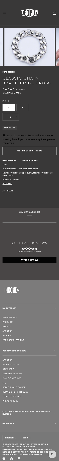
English (9, 438)
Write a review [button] (29, 260)
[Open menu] (7, 13)
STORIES (7, 335)
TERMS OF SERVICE (12, 396)
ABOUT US (7, 331)
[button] (9, 89)
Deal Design (9, 72)
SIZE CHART (9, 128)
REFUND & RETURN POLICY (15, 392)
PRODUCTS (8, 322)
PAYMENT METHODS (12, 378)
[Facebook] (4, 458)
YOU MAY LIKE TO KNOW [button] (14, 351)
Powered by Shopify (31, 455)
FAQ (4, 383)
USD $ (25, 438)
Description (9, 161)
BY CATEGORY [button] (10, 308)
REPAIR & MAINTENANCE (14, 387)
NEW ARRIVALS (10, 317)
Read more (7, 184)
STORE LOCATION (11, 365)
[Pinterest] (11, 458)
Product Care (30, 161)
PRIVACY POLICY (10, 401)
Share (10, 191)
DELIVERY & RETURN (12, 374)
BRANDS (7, 326)
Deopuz (9, 444)
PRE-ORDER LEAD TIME (13, 340)
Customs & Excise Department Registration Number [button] (27, 413)
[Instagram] (19, 458)
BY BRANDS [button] (8, 423)
